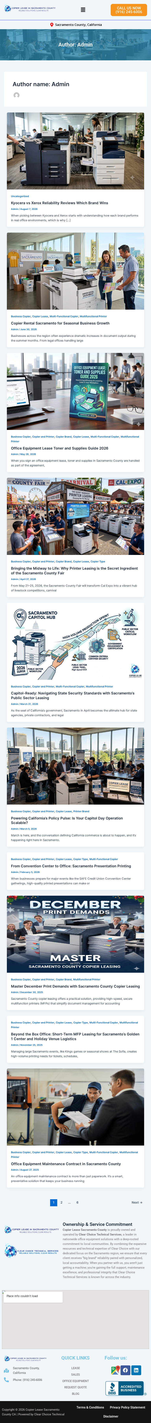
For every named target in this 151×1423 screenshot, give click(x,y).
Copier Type (98, 561)
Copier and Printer (43, 436)
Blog (75, 1394)
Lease (75, 1368)
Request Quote (75, 1387)
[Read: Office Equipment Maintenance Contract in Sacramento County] (75, 1106)
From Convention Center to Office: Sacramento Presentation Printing (71, 866)
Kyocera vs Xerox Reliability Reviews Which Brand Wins (59, 203)
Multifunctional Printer (93, 316)
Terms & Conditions (90, 1407)
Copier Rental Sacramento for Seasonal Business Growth (60, 323)
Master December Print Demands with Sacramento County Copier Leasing (75, 986)
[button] (83, 10)
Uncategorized (20, 196)
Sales (75, 1374)
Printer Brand (81, 811)
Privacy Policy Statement (127, 1407)
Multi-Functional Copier (64, 316)
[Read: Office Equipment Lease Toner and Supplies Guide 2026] (75, 391)
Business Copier (21, 316)
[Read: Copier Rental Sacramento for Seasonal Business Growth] (75, 271)
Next (137, 1202)
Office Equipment (75, 1381)
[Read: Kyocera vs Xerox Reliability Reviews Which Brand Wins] (75, 150)
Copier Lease (40, 316)
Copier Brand (64, 436)
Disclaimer (110, 1416)
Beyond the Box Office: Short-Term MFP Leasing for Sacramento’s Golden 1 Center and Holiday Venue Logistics (75, 1036)
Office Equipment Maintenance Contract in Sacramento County (66, 1164)
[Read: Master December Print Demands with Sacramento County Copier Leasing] (75, 934)
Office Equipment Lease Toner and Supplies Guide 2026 (59, 448)
